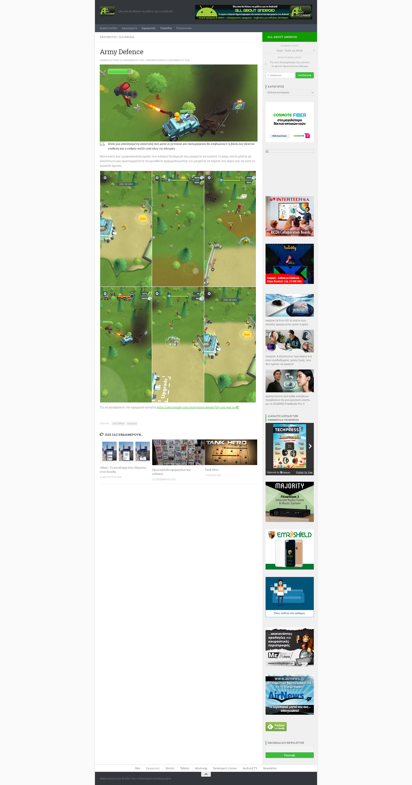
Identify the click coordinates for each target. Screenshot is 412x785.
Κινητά (170, 768)
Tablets (184, 768)
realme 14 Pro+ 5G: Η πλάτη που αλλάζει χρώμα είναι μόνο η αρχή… (288, 322)
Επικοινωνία (184, 28)
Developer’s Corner (225, 768)
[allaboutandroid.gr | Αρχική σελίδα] (107, 11)
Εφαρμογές (149, 28)
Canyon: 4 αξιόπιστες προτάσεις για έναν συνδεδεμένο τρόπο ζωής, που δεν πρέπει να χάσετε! (289, 360)
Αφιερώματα (129, 28)
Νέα (137, 768)
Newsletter (270, 768)
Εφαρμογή (132, 423)
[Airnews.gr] (290, 713)
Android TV (250, 768)
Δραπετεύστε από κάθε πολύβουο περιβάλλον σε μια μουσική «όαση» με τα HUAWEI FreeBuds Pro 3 (288, 400)
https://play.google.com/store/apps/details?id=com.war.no (196, 407)
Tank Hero (212, 469)
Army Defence (118, 423)
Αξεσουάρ (201, 768)
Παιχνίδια (166, 28)
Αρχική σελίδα (108, 28)
